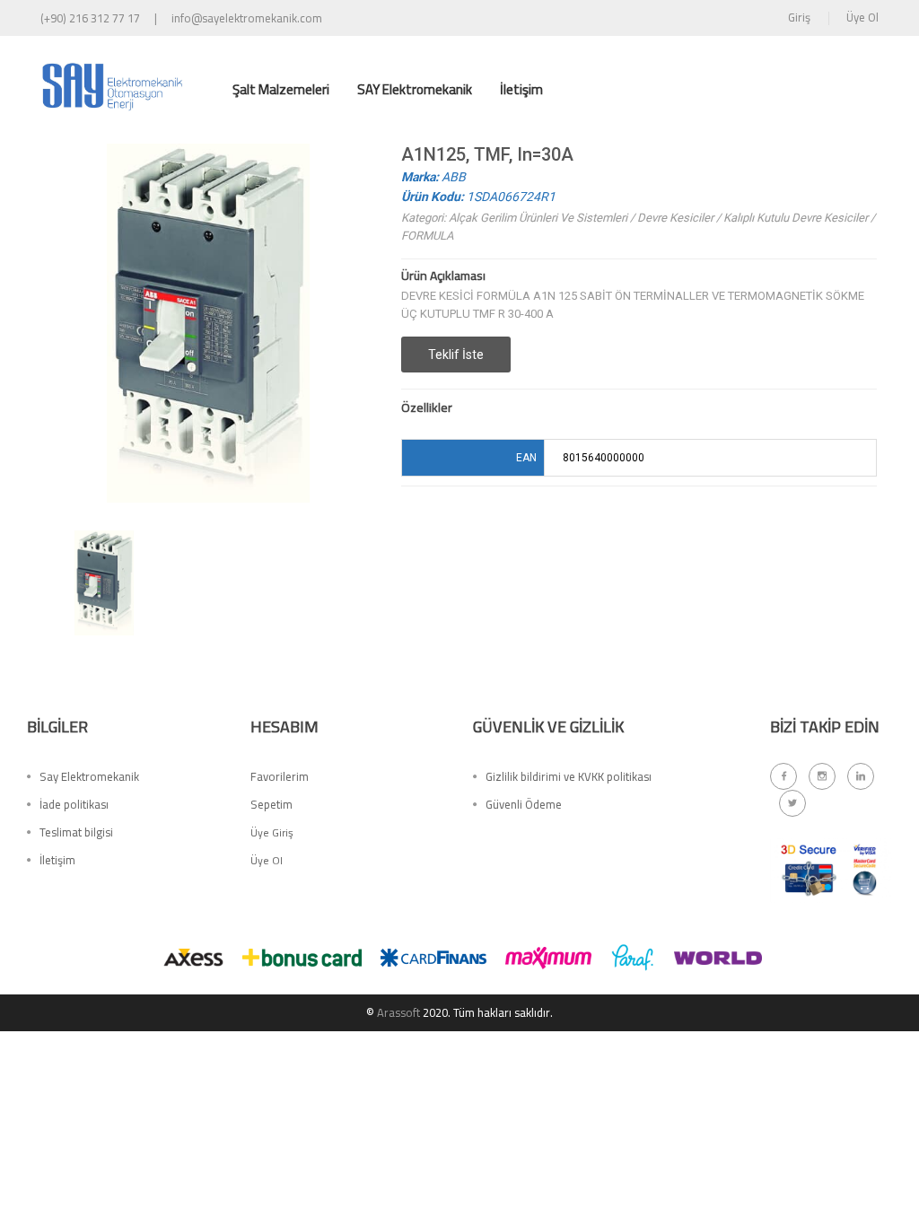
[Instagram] (822, 776)
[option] (104, 583)
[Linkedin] (860, 776)
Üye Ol (862, 17)
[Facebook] (783, 776)
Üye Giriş (271, 832)
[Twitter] (792, 803)
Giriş (799, 17)
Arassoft (398, 1012)
